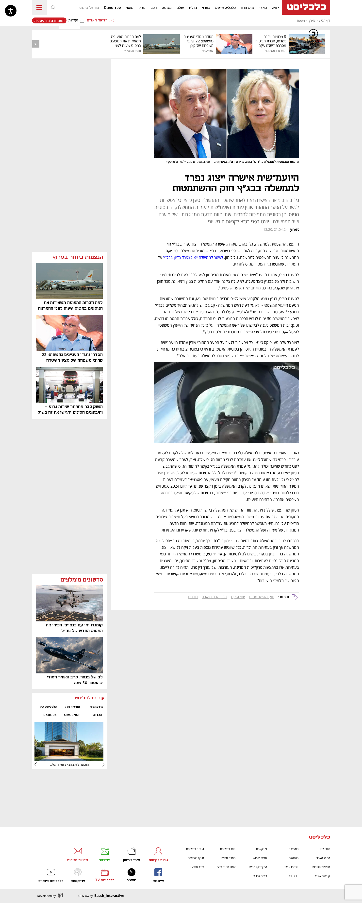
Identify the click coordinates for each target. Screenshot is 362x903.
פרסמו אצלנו (290, 867)
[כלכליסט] (319, 837)
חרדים (193, 597)
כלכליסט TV (197, 867)
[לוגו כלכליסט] (306, 7)
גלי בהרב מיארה (214, 597)
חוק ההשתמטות (261, 597)
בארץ (312, 20)
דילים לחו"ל (260, 876)
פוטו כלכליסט (227, 849)
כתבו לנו (325, 849)
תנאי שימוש (260, 858)
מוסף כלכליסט (196, 858)
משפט (301, 20)
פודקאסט (261, 849)
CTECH (293, 876)
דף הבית (324, 20)
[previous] (35, 44)
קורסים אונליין (322, 876)
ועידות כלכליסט (195, 849)
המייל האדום (322, 858)
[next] (39, 764)
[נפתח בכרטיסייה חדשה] (68, 759)
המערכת (293, 849)
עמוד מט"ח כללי (226, 867)
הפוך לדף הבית (258, 867)
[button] (53, 7)
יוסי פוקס (238, 597)
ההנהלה (293, 858)
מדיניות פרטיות (321, 867)
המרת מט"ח (228, 858)
